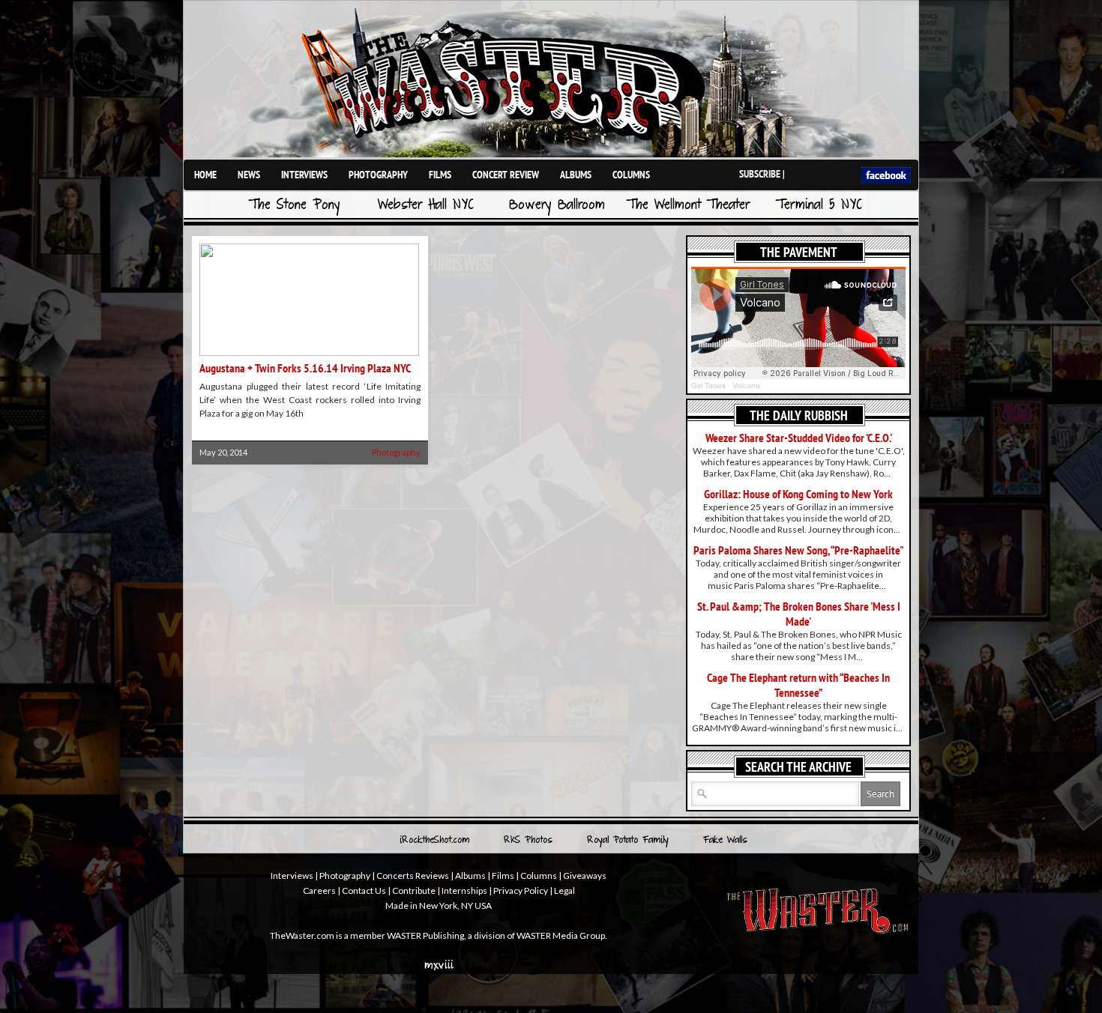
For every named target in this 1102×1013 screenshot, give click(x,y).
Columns (631, 174)
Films (440, 174)
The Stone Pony (294, 206)
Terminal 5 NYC (819, 206)
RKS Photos (528, 840)
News (249, 174)
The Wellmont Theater (688, 206)
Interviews (304, 174)
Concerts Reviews (412, 875)
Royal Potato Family (628, 840)
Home (205, 174)
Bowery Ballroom (557, 206)
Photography (378, 174)
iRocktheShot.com (434, 840)
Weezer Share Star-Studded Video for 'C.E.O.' (798, 437)
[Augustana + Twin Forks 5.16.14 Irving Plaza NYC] (309, 352)
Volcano (746, 385)
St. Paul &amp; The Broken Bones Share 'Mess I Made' (798, 614)
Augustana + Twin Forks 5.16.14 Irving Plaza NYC (305, 367)
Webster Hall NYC (426, 206)
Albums (575, 174)
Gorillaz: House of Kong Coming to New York (798, 493)
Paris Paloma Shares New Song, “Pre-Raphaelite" (798, 549)
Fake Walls (725, 840)
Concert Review (505, 174)
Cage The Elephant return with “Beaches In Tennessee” (798, 685)
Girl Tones (708, 385)
